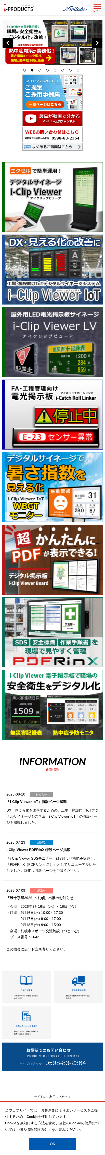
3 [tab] (41, 71)
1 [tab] (25, 71)
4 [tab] (48, 71)
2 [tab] (33, 71)
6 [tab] (64, 71)
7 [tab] (71, 71)
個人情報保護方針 (33, 1130)
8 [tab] (79, 71)
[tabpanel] (52, 42)
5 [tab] (56, 71)
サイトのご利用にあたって (52, 1097)
